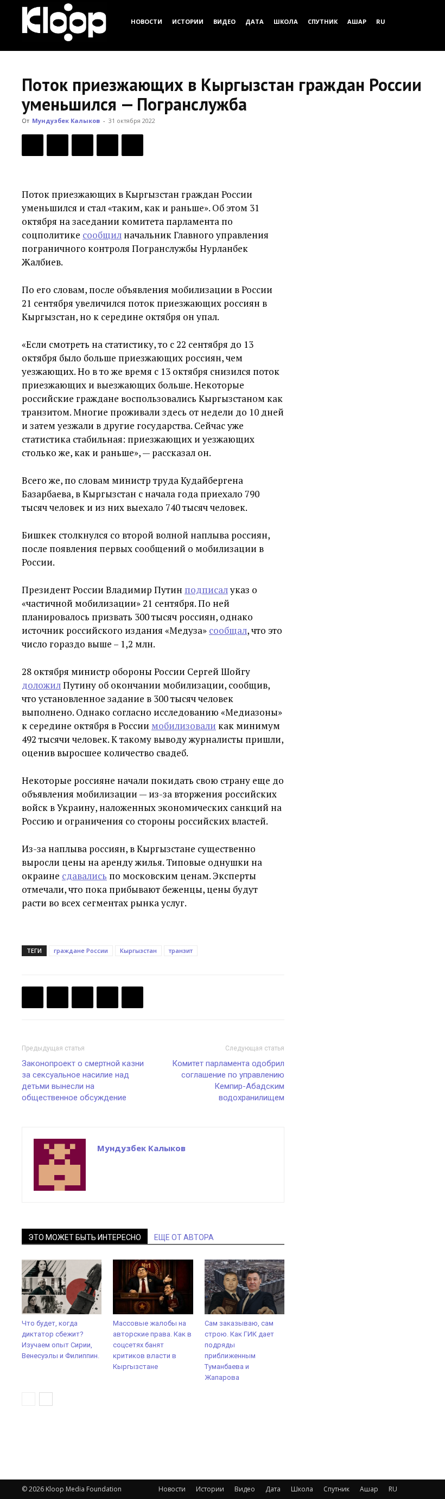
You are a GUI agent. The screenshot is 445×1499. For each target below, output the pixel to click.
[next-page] (46, 1399)
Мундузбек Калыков (66, 120)
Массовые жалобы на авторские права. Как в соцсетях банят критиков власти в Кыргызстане (152, 1345)
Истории (188, 21)
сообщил (102, 235)
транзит (181, 950)
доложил (41, 685)
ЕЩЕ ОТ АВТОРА (184, 1237)
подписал (206, 589)
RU (380, 21)
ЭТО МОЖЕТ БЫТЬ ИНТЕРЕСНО (84, 1237)
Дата (254, 21)
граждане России (81, 950)
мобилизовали (183, 725)
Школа (286, 21)
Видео (224, 21)
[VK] (82, 145)
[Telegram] (107, 145)
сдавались (84, 875)
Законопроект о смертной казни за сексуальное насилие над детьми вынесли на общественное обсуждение (83, 1080)
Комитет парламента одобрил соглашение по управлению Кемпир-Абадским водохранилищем (228, 1080)
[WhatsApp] (132, 145)
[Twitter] (57, 145)
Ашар (356, 21)
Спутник (323, 21)
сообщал (228, 630)
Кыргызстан (138, 950)
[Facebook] (32, 145)
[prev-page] (28, 1399)
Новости (146, 21)
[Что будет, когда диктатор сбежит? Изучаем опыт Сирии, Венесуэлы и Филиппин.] (61, 1287)
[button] (410, 21)
